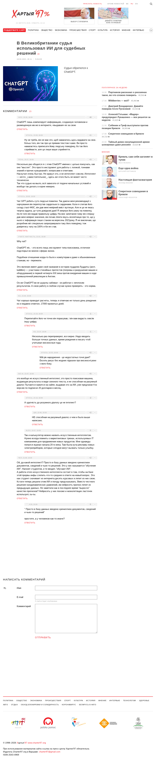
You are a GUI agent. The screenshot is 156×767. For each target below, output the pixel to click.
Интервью (138, 30)
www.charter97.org (37, 742)
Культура (103, 30)
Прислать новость (92, 4)
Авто (5, 705)
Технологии (129, 700)
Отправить (43, 637)
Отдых (14, 705)
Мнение (126, 30)
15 (38, 54)
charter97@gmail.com (49, 751)
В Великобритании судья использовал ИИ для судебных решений (51, 48)
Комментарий (24, 606)
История (115, 30)
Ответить (22, 129)
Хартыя (30, 14)
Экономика (61, 30)
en (136, 4)
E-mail (20, 597)
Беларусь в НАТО (87, 705)
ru (132, 4)
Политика (33, 30)
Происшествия (78, 30)
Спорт (92, 30)
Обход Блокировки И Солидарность (40, 705)
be (127, 4)
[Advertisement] (50, 552)
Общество (46, 30)
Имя (19, 588)
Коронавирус (69, 705)
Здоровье (144, 700)
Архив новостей (115, 4)
